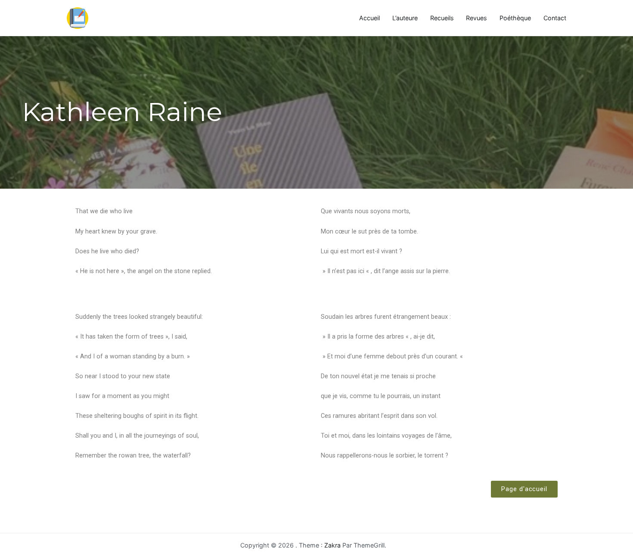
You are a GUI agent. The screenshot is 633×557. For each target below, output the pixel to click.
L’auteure (405, 18)
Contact (554, 18)
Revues (476, 18)
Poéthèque (515, 18)
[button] (524, 489)
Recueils (442, 18)
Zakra (332, 545)
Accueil (369, 18)
